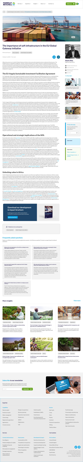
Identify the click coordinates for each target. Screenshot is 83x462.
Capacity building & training (40, 445)
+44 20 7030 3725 (70, 67)
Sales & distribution (69, 417)
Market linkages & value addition (39, 448)
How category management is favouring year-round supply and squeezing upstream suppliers (72, 117)
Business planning (22, 412)
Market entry (21, 417)
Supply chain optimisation (24, 445)
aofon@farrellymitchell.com (72, 65)
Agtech (44, 353)
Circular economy (6, 424)
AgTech (19, 419)
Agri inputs (51, 410)
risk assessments (51, 193)
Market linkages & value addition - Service (15, 11)
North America (52, 455)
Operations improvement (23, 414)
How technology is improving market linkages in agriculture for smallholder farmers (41, 325)
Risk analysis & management (9, 448)
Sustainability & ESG (22, 440)
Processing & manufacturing (71, 412)
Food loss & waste (6, 412)
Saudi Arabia (52, 452)
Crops (50, 412)
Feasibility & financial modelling (7, 445)
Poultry (51, 417)
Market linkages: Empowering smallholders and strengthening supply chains (13, 357)
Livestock (51, 420)
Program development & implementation (39, 452)
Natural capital (6, 410)
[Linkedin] (79, 447)
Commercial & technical (8, 437)
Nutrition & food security (39, 440)
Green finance (37, 414)
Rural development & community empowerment (39, 418)
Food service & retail (69, 419)
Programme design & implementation (65, 353)
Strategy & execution (7, 451)
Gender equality (37, 410)
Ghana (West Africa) (53, 445)
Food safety (20, 452)
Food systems (21, 437)
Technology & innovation (23, 447)
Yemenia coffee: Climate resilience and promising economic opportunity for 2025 (14, 325)
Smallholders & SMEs (7, 322)
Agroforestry (5, 422)
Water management (7, 415)
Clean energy (5, 417)
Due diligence (6, 440)
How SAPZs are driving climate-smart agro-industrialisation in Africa (72, 102)
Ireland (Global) (52, 440)
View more (77, 300)
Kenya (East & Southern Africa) (56, 447)
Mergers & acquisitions (23, 410)
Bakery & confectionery (70, 414)
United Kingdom (53, 442)
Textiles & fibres (52, 427)
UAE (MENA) (52, 450)
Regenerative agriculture (8, 420)
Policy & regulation (22, 450)
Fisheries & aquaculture (54, 422)
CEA (19, 424)
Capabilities (5, 407)
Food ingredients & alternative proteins (72, 423)
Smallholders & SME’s (38, 412)
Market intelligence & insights (9, 442)
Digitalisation (72, 322)
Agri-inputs (72, 353)
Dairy (50, 415)
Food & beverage (69, 410)
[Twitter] (76, 447)
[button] (20, 4)
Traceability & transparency (63, 322)
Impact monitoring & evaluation (38, 455)
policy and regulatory (17, 191)
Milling (50, 424)
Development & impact (39, 437)
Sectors (51, 407)
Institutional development (39, 442)
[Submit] (77, 132)
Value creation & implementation (6, 454)
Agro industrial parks (70, 426)
